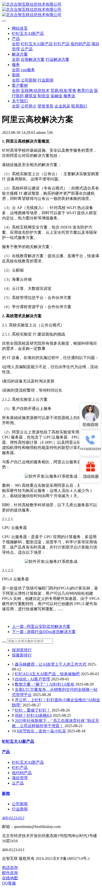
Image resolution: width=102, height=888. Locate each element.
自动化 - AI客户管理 (32, 679)
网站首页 (20, 28)
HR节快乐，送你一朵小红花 (41, 731)
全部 (16, 44)
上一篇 (41, 626)
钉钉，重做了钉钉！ (33, 710)
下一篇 (44, 632)
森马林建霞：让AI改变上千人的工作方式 (50, 664)
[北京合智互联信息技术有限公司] (51, 10)
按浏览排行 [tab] (22, 650)
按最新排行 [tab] (22, 655)
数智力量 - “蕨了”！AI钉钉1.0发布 (44, 684)
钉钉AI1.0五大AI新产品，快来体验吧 (47, 674)
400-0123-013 (13, 818)
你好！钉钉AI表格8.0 (33, 715)
